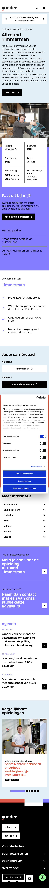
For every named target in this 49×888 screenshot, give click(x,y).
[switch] (43, 443)
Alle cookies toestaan (24, 474)
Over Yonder (10, 868)
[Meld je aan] (44, 571)
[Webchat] (42, 877)
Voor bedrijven (12, 861)
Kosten (7, 531)
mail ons (9, 836)
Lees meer (10, 92)
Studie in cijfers (12, 510)
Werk (6, 520)
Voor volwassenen (15, 853)
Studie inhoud (11, 504)
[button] (17, 791)
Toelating (8, 515)
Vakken (7, 526)
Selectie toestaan (24, 481)
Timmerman (22, 368)
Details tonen (36, 467)
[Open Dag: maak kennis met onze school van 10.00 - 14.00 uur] (44, 666)
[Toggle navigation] (44, 846)
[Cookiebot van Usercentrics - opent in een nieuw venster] (36, 397)
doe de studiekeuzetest (17, 217)
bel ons (8, 827)
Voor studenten (13, 846)
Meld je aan (11, 877)
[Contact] (44, 605)
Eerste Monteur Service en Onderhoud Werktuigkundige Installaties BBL (23, 769)
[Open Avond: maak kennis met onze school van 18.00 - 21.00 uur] (44, 686)
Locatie (7, 537)
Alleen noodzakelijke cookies (24, 488)
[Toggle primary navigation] (44, 8)
